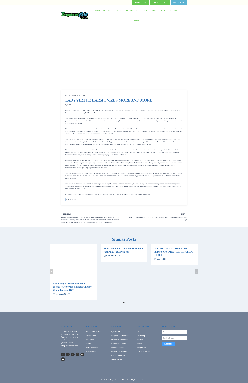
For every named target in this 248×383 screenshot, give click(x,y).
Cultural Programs (118, 355)
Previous (51, 271)
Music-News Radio (72, 96)
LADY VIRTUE (71, 199)
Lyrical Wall (115, 332)
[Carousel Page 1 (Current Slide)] (123, 303)
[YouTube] (63, 359)
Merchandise (91, 352)
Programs (129, 10)
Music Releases (92, 348)
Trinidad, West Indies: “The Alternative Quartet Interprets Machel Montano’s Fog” (158, 217)
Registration (159, 3)
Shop (138, 10)
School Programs (117, 348)
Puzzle (88, 344)
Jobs (138, 332)
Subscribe (168, 344)
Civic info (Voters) (144, 352)
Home (97, 10)
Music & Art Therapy (119, 352)
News (145, 10)
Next (196, 271)
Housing (140, 340)
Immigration (141, 348)
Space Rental (116, 359)
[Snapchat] (68, 354)
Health (139, 344)
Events (153, 10)
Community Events (118, 344)
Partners (163, 10)
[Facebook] (63, 354)
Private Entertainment (119, 340)
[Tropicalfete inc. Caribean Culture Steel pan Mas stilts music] (74, 15)
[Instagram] (77, 354)
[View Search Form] (185, 16)
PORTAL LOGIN (178, 3)
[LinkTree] (73, 354)
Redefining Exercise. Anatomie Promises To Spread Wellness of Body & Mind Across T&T (72, 286)
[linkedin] (82, 354)
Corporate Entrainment (120, 336)
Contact (136, 21)
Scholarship (141, 336)
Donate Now (140, 3)
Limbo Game (91, 336)
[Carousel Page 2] (124, 303)
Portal (119, 10)
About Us (173, 10)
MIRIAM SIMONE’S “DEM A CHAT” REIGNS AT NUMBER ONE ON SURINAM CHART (174, 251)
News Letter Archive (93, 332)
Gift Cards (90, 340)
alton (69, 105)
